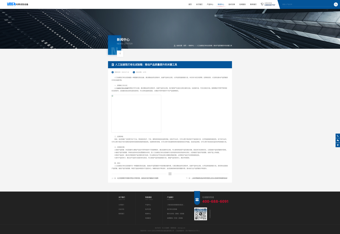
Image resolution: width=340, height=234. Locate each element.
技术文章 (232, 4)
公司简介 (121, 205)
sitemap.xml (181, 228)
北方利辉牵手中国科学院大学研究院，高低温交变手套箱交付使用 (137, 178)
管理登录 (173, 228)
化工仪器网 (165, 228)
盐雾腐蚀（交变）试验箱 (175, 218)
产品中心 (210, 4)
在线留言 (242, 4)
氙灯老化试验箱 (172, 209)
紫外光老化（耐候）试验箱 (175, 213)
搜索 (336, 4)
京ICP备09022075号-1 (192, 231)
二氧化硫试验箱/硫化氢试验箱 (176, 205)
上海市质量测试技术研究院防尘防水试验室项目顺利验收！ (210, 178)
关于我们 (199, 4)
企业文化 (121, 209)
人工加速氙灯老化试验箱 (121, 88)
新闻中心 (221, 4)
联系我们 (253, 4)
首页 (190, 4)
